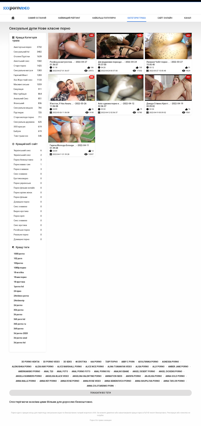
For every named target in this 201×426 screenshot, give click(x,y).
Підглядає (28, 112)
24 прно (17, 291)
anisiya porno (133, 376)
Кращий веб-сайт (27, 143)
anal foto (62, 371)
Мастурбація (28, 94)
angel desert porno (144, 371)
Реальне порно (28, 234)
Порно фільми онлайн (28, 188)
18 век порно (20, 277)
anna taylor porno (174, 381)
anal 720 (48, 371)
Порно (92, 420)
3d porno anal (20, 338)
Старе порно (28, 66)
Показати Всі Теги (100, 393)
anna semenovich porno (117, 381)
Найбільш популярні (104, 18)
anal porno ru (102, 371)
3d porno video (51, 362)
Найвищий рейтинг (69, 18)
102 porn (18, 258)
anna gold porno (175, 376)
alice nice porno (94, 366)
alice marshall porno (69, 366)
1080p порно (20, 268)
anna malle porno (26, 381)
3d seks (67, 362)
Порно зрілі (28, 216)
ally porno (158, 366)
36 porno (18, 314)
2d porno (18, 305)
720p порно (111, 362)
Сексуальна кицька (28, 108)
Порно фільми (28, 197)
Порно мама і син (28, 164)
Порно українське (28, 183)
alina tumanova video (120, 366)
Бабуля (28, 131)
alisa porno (142, 366)
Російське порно (28, 230)
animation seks (113, 376)
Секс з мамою (28, 174)
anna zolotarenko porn (100, 386)
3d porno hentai (30, 362)
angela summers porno (29, 376)
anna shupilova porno (147, 381)
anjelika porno (153, 376)
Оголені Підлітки (28, 56)
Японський (28, 103)
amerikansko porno (29, 371)
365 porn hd (19, 319)
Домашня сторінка (13, 18)
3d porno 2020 (21, 333)
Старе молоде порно (28, 117)
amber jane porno (178, 366)
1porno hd (19, 286)
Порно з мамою (28, 169)
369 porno (19, 328)
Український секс (28, 150)
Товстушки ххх (28, 136)
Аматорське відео (28, 47)
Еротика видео (28, 178)
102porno (18, 263)
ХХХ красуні (28, 126)
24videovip (19, 300)
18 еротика (19, 282)
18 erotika (19, 272)
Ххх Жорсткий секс (28, 80)
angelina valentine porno (87, 376)
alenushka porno (21, 366)
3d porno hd (19, 342)
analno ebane (121, 371)
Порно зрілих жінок (28, 192)
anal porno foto (81, 371)
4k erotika (81, 362)
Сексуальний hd (28, 52)
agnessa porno (170, 362)
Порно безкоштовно (28, 160)
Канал (187, 18)
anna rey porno (48, 381)
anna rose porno (69, 381)
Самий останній (37, 18)
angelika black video (57, 376)
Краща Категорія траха (24, 39)
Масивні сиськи (28, 84)
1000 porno (19, 254)
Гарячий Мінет (28, 75)
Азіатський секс (28, 61)
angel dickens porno (170, 371)
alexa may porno (44, 366)
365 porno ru (20, 324)
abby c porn (127, 362)
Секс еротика (28, 225)
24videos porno (21, 296)
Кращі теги (22, 247)
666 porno (96, 362)
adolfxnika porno (148, 362)
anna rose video (92, 381)
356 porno (19, 310)
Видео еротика (28, 211)
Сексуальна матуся (28, 70)
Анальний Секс (28, 98)
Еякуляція (28, 89)
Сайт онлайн (165, 18)
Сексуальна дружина (28, 122)
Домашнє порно (28, 202)
